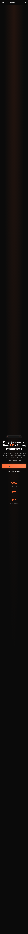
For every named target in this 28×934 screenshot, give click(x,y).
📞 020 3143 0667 (14, 466)
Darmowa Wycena (14, 471)
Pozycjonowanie (11, 2)
